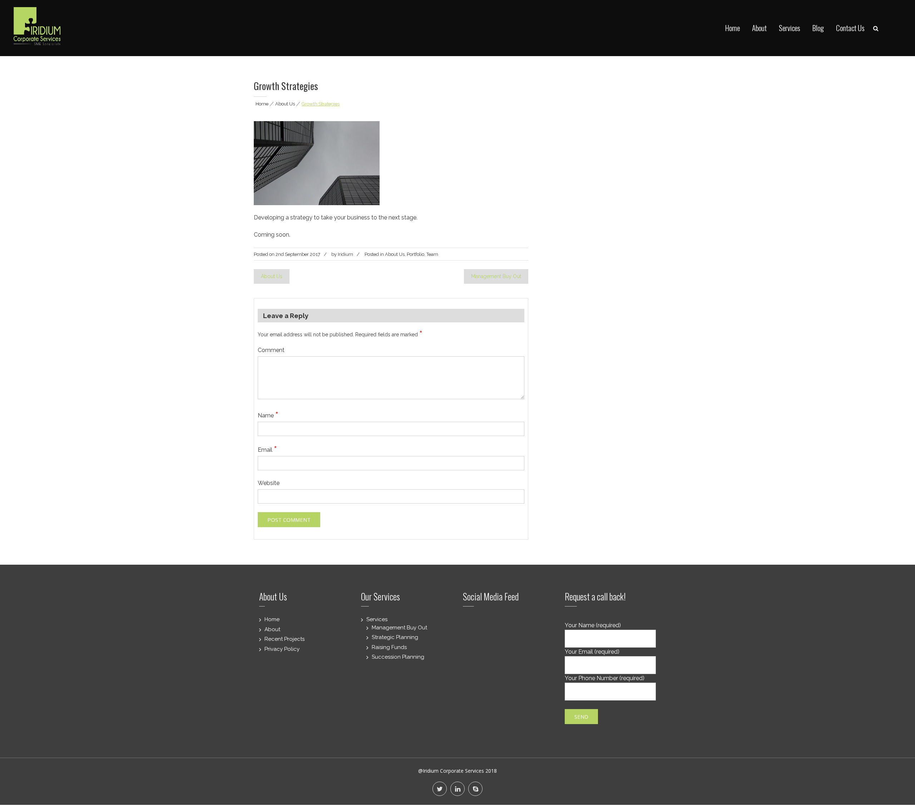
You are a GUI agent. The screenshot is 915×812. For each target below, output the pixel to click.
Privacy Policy (282, 649)
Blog (818, 27)
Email (267, 449)
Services (789, 27)
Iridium (345, 254)
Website (269, 483)
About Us (285, 104)
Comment (271, 350)
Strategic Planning (395, 637)
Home (732, 27)
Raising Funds (389, 647)
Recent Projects (284, 639)
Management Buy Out (496, 276)
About (759, 27)
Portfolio (415, 254)
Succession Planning (398, 657)
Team (432, 254)
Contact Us (850, 27)
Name (268, 415)
